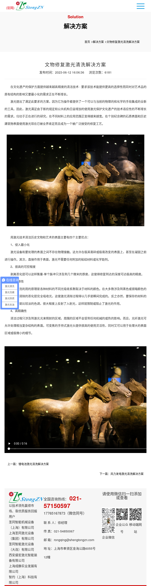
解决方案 (98, 41)
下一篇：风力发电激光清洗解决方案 (121, 474)
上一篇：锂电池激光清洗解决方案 (28, 464)
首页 (87, 41)
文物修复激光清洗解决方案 (123, 41)
